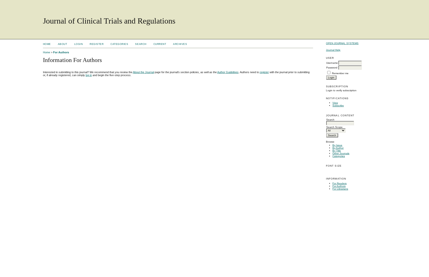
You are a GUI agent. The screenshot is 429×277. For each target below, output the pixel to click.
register (264, 72)
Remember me (340, 73)
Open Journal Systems (342, 43)
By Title (336, 150)
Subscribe (338, 105)
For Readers (339, 183)
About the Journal (143, 72)
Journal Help (333, 50)
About (62, 44)
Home (47, 44)
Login (78, 44)
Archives (180, 44)
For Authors (339, 186)
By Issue (337, 145)
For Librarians (340, 188)
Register (97, 44)
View (335, 102)
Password (331, 67)
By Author (338, 148)
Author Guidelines (228, 72)
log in (89, 75)
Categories (338, 156)
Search (140, 44)
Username (332, 63)
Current (159, 44)
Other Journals (340, 153)
